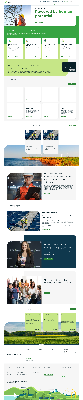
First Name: (28, 349)
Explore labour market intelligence (14, 56)
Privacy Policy (9, 382)
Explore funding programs (30, 56)
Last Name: (40, 349)
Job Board (48, 1)
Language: (66, 349)
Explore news (72, 309)
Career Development (20, 372)
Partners (34, 370)
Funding (40, 1)
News (58, 1)
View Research (72, 70)
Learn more (47, 293)
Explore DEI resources (47, 56)
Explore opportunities (64, 56)
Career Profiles (75, 4)
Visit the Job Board (49, 374)
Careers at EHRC (9, 374)
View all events (72, 125)
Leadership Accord (54, 1)
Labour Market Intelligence (51, 4)
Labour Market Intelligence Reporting (22, 374)
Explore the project (45, 229)
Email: (53, 349)
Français (65, 1)
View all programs (72, 83)
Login (62, 1)
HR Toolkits (60, 4)
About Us (43, 4)
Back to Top (41, 344)
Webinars (65, 4)
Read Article (37, 329)
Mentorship (44, 1)
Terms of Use (14, 382)
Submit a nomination (49, 258)
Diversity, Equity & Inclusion (21, 370)
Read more (47, 193)
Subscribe (28, 358)
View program (10, 99)
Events (69, 4)
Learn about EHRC (39, 22)
